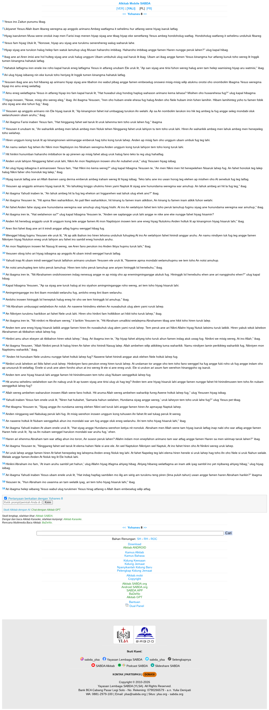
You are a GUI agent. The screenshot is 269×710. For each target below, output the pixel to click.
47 (3, 392)
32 (3, 267)
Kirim (48, 502)
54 (3, 445)
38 (3, 313)
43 (3, 356)
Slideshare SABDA (167, 666)
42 (3, 345)
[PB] (149, 8)
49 (3, 406)
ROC (154, 538)
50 (3, 413)
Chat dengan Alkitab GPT (45, 510)
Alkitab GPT (134, 597)
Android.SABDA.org (134, 587)
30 (3, 253)
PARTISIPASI (133, 674)
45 (3, 374)
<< (124, 14)
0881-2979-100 (102, 694)
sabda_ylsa (92, 659)
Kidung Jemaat (135, 564)
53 (3, 438)
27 (3, 228)
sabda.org (176, 694)
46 (3, 381)
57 (3, 474)
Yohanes (134, 14)
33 (3, 274)
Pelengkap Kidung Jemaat (134, 570)
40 (3, 327)
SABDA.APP (135, 590)
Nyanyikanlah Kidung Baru (134, 567)
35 (3, 292)
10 (3, 92)
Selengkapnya (181, 659)
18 (3, 160)
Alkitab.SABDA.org (134, 583)
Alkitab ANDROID (134, 547)
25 (3, 214)
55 (3, 452)
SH (139, 538)
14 (3, 128)
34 (3, 285)
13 (3, 121)
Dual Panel (136, 606)
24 (3, 206)
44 (3, 363)
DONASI (149, 674)
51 (3, 420)
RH (146, 538)
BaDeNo (47, 522)
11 (3, 99)
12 (3, 110)
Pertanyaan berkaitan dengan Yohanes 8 (35, 498)
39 (3, 320)
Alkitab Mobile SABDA (134, 3)
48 (3, 399)
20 (3, 179)
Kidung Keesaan (134, 560)
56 (3, 463)
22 (3, 193)
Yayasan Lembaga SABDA (124, 659)
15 (3, 139)
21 (3, 185)
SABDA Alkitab (105, 666)
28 (3, 235)
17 (3, 153)
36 (3, 299)
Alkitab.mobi (135, 575)
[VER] (120, 8)
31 (3, 260)
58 (3, 481)
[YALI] (131, 8)
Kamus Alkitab (134, 552)
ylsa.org (162, 694)
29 (3, 246)
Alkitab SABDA (44, 516)
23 (3, 200)
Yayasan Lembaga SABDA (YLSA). (121, 686)
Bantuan (134, 602)
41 (3, 338)
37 (3, 306)
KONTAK (118, 674)
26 (3, 221)
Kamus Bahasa (134, 555)
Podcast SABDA (137, 666)
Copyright (134, 578)
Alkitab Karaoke (72, 519)
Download (134, 544)
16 (3, 146)
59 (3, 488)
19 (3, 167)
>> (145, 14)
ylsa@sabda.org (135, 694)
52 (3, 427)
